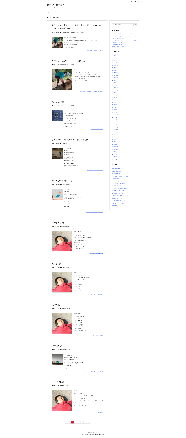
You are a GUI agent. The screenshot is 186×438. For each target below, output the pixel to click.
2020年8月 (114, 136)
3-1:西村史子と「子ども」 (118, 186)
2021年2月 (114, 122)
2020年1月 (114, 144)
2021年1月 (114, 124)
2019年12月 (115, 146)
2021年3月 (114, 119)
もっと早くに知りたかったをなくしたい (70, 139)
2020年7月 (114, 139)
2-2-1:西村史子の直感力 (117, 181)
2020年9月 (114, 134)
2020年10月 (115, 132)
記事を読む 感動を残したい (96, 253)
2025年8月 (114, 67)
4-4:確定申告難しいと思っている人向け (121, 200)
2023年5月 (114, 92)
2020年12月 (115, 127)
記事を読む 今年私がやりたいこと (94, 212)
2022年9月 (114, 99)
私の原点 (56, 304)
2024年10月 (115, 77)
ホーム (49, 17)
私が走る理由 (58, 102)
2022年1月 (114, 112)
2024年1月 (114, 85)
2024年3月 (114, 82)
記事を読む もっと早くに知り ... (95, 170)
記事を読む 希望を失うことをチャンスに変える (91, 91)
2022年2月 (114, 109)
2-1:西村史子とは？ (65, 143)
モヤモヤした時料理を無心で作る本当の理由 (122, 34)
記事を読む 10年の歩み (97, 371)
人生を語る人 (58, 263)
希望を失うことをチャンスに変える (68, 61)
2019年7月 (114, 156)
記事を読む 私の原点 (98, 335)
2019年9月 (114, 151)
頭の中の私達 (58, 382)
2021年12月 (115, 114)
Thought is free (101, 434)
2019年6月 (114, 159)
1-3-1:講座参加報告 (116, 173)
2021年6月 (114, 117)
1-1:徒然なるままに (65, 32)
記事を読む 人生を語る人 (97, 294)
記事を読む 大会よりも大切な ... (95, 50)
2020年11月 (115, 129)
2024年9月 (114, 80)
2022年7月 (114, 104)
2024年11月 (115, 75)
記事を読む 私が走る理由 (97, 129)
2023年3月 (114, 95)
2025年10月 (115, 65)
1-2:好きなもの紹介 (116, 171)
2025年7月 (114, 70)
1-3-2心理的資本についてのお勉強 (120, 176)
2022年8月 (114, 102)
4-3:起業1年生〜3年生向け (118, 198)
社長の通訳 (114, 205)
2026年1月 (114, 62)
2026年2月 (114, 60)
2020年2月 (114, 141)
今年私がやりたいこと (62, 180)
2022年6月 (114, 107)
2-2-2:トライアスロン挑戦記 (77, 32)
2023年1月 (114, 97)
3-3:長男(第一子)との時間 (118, 190)
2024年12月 (115, 72)
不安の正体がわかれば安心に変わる (120, 44)
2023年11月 (115, 90)
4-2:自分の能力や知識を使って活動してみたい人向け (124, 195)
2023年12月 (115, 87)
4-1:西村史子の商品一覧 (117, 193)
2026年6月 (114, 55)
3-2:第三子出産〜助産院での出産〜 (120, 188)
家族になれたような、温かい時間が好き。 (122, 46)
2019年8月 (114, 154)
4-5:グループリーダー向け (118, 203)
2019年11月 (115, 149)
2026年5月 (114, 58)
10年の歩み (57, 345)
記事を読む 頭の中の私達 (97, 412)
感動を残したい (59, 222)
